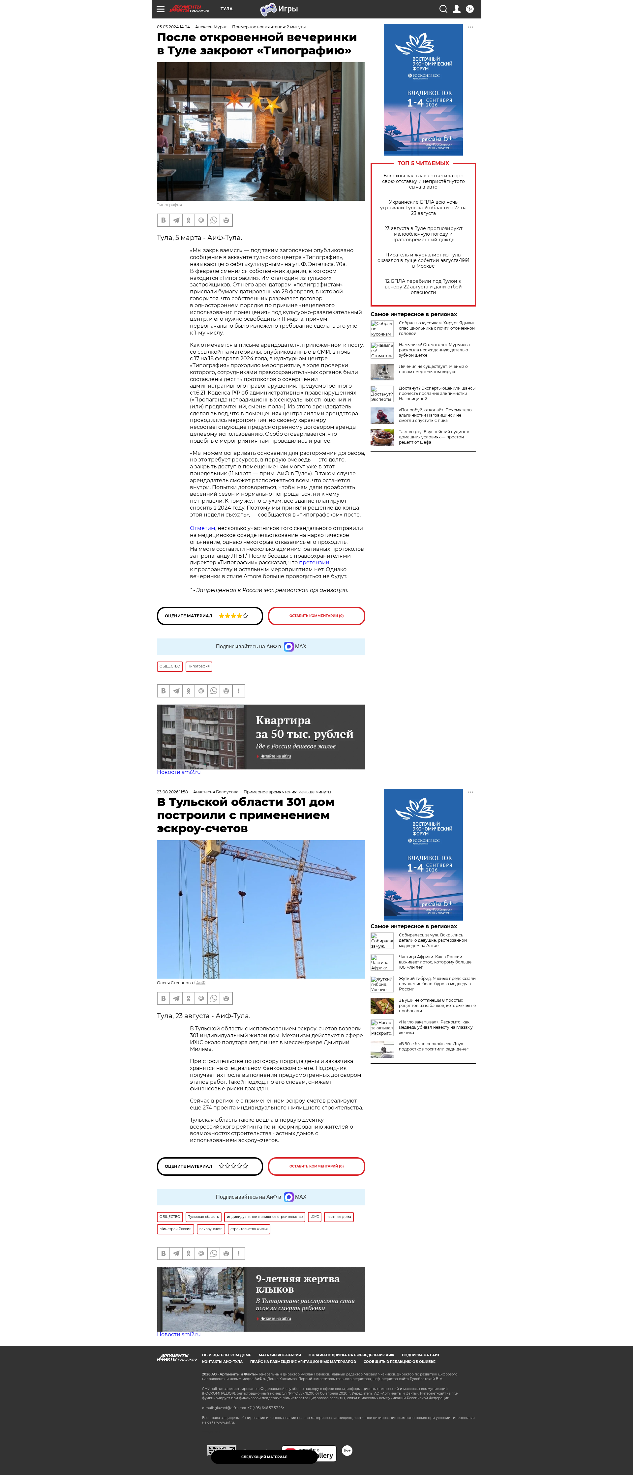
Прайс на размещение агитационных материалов (303, 1362)
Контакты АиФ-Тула (222, 1362)
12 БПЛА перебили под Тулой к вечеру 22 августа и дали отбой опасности (423, 287)
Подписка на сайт (420, 1355)
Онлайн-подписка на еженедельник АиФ (351, 1355)
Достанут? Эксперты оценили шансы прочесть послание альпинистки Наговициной (437, 393)
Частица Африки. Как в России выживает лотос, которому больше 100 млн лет (435, 962)
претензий (314, 562)
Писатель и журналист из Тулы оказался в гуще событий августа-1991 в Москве (423, 260)
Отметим (202, 528)
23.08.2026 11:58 (172, 791)
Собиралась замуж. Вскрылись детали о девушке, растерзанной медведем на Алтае (433, 940)
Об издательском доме (226, 1355)
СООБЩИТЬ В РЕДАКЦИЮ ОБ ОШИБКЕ (400, 1362)
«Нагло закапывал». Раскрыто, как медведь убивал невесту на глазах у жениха (436, 1027)
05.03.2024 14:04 (173, 26)
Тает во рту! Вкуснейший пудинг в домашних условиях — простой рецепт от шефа (434, 437)
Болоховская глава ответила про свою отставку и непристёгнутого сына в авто (423, 181)
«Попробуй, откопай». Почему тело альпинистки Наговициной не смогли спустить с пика (435, 415)
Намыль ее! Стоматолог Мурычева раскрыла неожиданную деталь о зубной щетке (434, 350)
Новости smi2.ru (179, 772)
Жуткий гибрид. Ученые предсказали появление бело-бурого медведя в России (437, 983)
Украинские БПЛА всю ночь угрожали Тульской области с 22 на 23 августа (423, 207)
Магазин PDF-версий (280, 1355)
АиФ (200, 982)
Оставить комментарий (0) (316, 616)
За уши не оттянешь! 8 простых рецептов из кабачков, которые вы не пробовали (437, 1005)
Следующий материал (264, 1457)
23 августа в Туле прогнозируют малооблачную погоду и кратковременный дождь (423, 234)
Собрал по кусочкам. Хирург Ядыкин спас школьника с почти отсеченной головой (437, 328)
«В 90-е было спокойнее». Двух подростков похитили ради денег (433, 1046)
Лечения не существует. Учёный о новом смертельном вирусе (433, 369)
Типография (169, 204)
